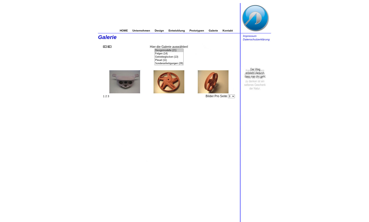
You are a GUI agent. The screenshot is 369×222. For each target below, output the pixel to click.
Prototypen (196, 30)
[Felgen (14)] (169, 53)
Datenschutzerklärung (256, 39)
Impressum (250, 35)
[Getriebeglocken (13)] (169, 57)
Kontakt (228, 30)
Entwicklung (177, 30)
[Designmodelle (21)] (169, 50)
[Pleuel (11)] (169, 60)
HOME (124, 30)
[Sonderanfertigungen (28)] (169, 63)
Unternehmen (141, 30)
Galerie (213, 30)
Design (159, 30)
